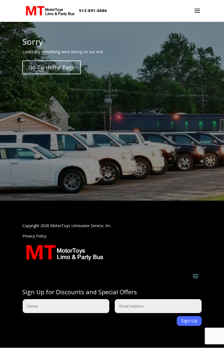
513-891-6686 (93, 10)
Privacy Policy (34, 236)
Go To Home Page (51, 67)
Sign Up (189, 321)
